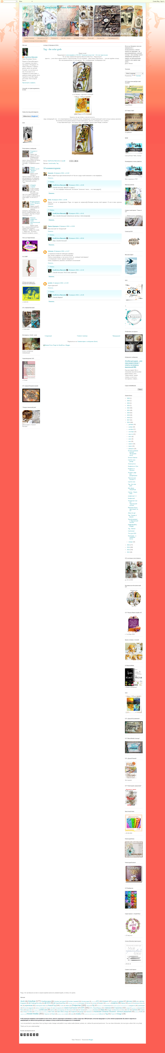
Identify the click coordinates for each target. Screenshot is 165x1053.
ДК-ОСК (47, 1003)
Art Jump (89, 1009)
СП (82, 1008)
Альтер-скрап (85, 1001)
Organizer (47, 1014)
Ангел (92, 1001)
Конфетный (131, 498)
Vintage (119, 1014)
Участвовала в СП (113, 38)
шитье (52, 1010)
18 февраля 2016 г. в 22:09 (67, 226)
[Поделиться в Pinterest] (77, 161)
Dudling (45, 1011)
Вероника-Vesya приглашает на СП (133, 509)
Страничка (118, 1008)
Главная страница (29, 38)
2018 (128, 417)
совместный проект (71, 1008)
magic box (22, 1014)
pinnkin (50, 283)
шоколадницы (61, 1009)
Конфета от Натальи (131, 469)
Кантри (88, 1003)
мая (130, 441)
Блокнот (105, 1001)
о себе (61, 1005)
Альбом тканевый (73, 1001)
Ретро (24, 1008)
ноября (131, 427)
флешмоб (140, 1008)
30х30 (22, 1001)
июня (130, 439)
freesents (50, 173)
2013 (128, 549)
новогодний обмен (41, 1005)
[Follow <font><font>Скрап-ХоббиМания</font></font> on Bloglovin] (30, 117)
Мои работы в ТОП (43, 38)
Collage (25, 1011)
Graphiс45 (74, 1011)
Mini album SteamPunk (132, 488)
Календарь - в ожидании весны (132, 537)
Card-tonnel (131, 531)
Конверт (100, 1003)
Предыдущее (116, 336)
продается (132, 1005)
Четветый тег (132, 464)
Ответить (50, 178)
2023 (128, 405)
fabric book (51, 1011)
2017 (128, 420)
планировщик (107, 1005)
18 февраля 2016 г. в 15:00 (76, 185)
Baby (102, 1010)
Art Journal (81, 1010)
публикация (141, 1005)
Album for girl (131, 513)
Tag (57, 163)
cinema (143, 1010)
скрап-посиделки (57, 1008)
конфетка (114, 1003)
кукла (129, 1003)
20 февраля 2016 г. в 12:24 (76, 270)
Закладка (70, 1003)
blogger (110, 1009)
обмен (67, 1005)
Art (75, 1010)
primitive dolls (60, 1014)
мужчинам (28, 1005)
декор (121, 1001)
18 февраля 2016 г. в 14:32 (61, 173)
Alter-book (69, 1009)
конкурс (107, 1003)
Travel (112, 1014)
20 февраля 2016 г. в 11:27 (61, 251)
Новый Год (52, 1005)
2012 (128, 552)
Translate (138, 75)
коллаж (94, 1003)
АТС (97, 1001)
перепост (100, 1005)
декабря (131, 424)
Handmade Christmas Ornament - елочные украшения (112, 1011)
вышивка (114, 1001)
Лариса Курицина (53, 226)
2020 (128, 412)
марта (130, 446)
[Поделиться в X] (74, 161)
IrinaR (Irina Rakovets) (59, 185)
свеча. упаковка (40, 1008)
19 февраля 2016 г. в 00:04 (76, 238)
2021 (128, 410)
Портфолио (124, 1005)
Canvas (134, 1010)
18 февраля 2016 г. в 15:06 (59, 199)
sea (72, 1014)
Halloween (89, 1011)
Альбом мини (46, 1001)
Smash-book (94, 1014)
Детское (129, 1001)
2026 (128, 398)
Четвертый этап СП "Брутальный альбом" (132, 503)
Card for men (131, 482)
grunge (81, 1011)
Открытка (76, 1005)
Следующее (48, 336)
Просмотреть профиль (28, 82)
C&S (128, 1010)
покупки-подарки (116, 1005)
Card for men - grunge (132, 460)
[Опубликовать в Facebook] (75, 161)
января (131, 542)
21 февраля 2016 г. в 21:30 (60, 283)
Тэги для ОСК (132, 533)
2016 (128, 422)
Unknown (50, 251)
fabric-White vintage (62, 1011)
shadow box (87, 1014)
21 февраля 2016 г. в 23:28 (76, 295)
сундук (128, 1008)
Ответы (52, 181)
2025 (128, 400)
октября (131, 429)
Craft (30, 1011)
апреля (131, 443)
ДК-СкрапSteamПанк (59, 1003)
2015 (128, 545)
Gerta (49, 199)
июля (130, 436)
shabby (78, 1014)
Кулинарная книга (138, 1003)
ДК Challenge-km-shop (35, 1003)
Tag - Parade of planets (132, 516)
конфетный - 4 (132, 496)
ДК (137, 1001)
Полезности (54, 38)
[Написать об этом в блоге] (72, 161)
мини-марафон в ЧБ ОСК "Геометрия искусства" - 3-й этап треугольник (87, 55)
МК (21, 1005)
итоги (75, 1003)
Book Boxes (117, 1009)
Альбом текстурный (60, 1001)
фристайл (29, 1009)
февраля (131, 448)
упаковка (134, 1008)
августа (131, 434)
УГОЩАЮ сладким (33, 186)
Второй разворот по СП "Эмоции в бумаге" (35, 203)
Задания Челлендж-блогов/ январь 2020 (35, 41)
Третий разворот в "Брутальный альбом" (133, 521)
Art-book (95, 1010)
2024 (128, 403)
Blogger (91, 1039)
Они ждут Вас (100, 38)
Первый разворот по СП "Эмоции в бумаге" (34, 170)
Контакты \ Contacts (79, 38)
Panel (53, 1014)
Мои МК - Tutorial (65, 38)
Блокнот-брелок (132, 457)
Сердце (48, 1008)
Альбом (31, 1001)
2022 (128, 408)
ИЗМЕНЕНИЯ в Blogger (132, 525)
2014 (128, 547)
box (123, 1010)
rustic (66, 1014)
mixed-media (52, 163)
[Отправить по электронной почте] (70, 161)
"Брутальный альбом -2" (132, 478)
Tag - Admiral (131, 528)
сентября (131, 431)
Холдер (35, 1009)
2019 (128, 415)
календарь (81, 1003)
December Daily (37, 1011)
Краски (123, 1003)
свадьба (30, 1008)
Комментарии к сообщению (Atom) (87, 341)
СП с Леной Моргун (95, 1008)
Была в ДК (91, 38)
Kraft (140, 1011)
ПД (93, 1005)
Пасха (88, 1005)
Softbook (101, 1014)
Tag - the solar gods (132, 485)
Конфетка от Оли (133, 466)
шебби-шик (43, 1010)
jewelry (136, 1011)
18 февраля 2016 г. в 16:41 (76, 213)
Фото (21, 1010)
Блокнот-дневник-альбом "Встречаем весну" (133, 453)
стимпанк (107, 1008)
